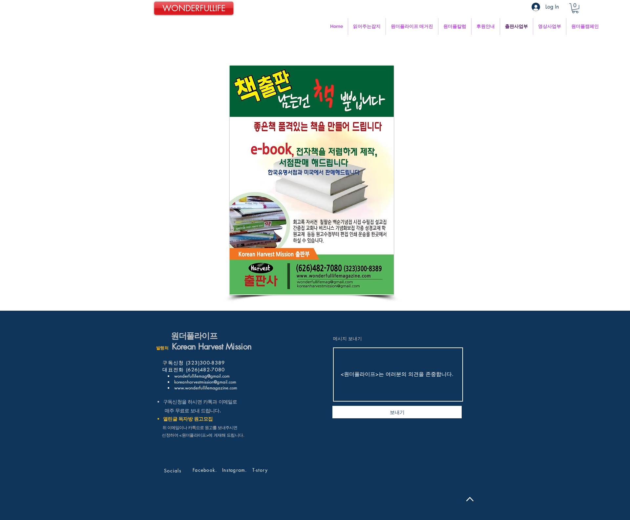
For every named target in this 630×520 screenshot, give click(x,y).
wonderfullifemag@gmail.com (201, 376)
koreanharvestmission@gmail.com (204, 382)
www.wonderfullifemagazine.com (205, 388)
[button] (575, 8)
